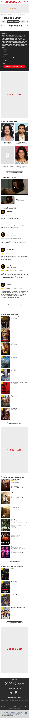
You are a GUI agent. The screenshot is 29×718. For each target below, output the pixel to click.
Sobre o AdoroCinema (5, 706)
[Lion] (5, 511)
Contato (12, 706)
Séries (5, 14)
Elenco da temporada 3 (9, 122)
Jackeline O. (10, 234)
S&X (12, 492)
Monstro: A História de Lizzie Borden (19, 382)
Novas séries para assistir (14, 561)
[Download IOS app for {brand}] (12, 692)
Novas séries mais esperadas (15, 423)
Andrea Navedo (21, 165)
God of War (13, 356)
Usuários (5, 49)
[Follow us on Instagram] (14, 683)
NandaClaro (10, 266)
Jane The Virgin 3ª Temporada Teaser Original (20, 198)
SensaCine (21, 700)
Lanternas (13, 519)
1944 (12, 395)
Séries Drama (9, 14)
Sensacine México (19, 702)
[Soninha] (3, 285)
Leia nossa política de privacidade (11, 715)
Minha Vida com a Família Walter (18, 607)
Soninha (9, 284)
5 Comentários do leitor (14, 304)
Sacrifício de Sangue (15, 479)
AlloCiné (3, 700)
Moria (12, 546)
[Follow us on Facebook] (7, 683)
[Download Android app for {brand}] (17, 692)
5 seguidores (9, 285)
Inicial (2, 14)
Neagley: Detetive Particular (17, 343)
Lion (12, 506)
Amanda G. (9, 211)
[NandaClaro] (3, 266)
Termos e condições (19, 706)
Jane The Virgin (16, 14)
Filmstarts (12, 700)
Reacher (12, 568)
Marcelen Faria (10, 249)
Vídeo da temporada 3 (9, 177)
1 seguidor (9, 213)
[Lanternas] (5, 525)
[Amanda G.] (3, 212)
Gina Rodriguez (7, 142)
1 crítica (13, 213)
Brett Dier (7, 165)
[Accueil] (13, 2)
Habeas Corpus (14, 408)
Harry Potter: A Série (15, 316)
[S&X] (5, 498)
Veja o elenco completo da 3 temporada (14, 172)
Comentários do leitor (9, 208)
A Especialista (14, 330)
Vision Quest (13, 369)
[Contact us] (22, 683)
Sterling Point (14, 594)
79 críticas (15, 285)
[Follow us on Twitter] (10, 683)
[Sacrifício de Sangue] (5, 485)
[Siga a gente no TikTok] (18, 683)
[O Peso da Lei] (5, 538)
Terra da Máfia (14, 581)
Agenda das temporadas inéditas (14, 622)
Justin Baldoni (22, 142)
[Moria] (5, 552)
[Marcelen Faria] (3, 250)
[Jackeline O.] (3, 234)
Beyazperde (5, 702)
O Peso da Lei (14, 532)
